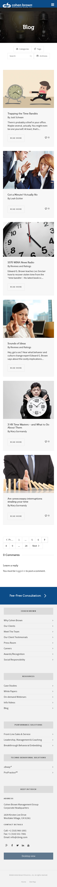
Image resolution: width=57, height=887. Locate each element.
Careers (8, 648)
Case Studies (10, 685)
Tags (39, 49)
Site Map (32, 882)
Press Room (10, 642)
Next (34, 545)
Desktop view (28, 856)
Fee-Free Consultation (25, 595)
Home (23, 882)
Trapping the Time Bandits (23, 113)
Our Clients (9, 626)
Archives (43, 56)
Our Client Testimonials (16, 637)
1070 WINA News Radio (21, 262)
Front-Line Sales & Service (17, 734)
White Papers (10, 691)
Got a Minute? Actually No (23, 194)
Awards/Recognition (14, 654)
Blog (6, 708)
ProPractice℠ (11, 772)
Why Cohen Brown (13, 620)
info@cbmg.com (18, 837)
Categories (24, 49)
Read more (16, 138)
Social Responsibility (14, 659)
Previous (12, 539)
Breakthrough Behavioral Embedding (23, 745)
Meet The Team (11, 631)
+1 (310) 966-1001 (17, 830)
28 (26, 545)
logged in (20, 571)
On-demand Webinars (15, 696)
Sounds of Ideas (17, 343)
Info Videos (9, 702)
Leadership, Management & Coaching (23, 739)
